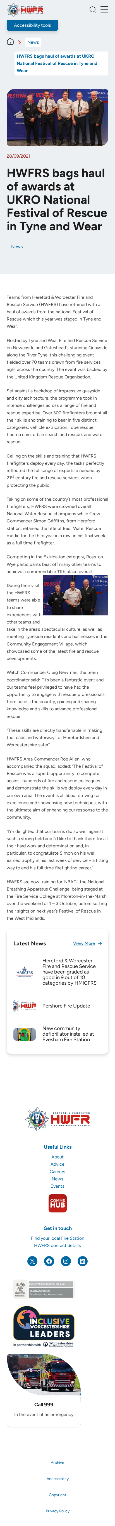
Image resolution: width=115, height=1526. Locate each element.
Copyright (57, 1495)
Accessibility (58, 1478)
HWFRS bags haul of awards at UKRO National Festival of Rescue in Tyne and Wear (57, 63)
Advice (57, 1164)
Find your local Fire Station (57, 1238)
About (57, 1157)
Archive (57, 1462)
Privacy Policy (58, 1511)
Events (57, 1186)
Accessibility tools (32, 25)
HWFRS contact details (57, 1245)
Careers (57, 1171)
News (33, 42)
